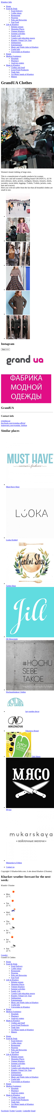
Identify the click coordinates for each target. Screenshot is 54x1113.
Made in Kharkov (13, 65)
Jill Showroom (12, 639)
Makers (14, 77)
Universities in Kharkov (20, 52)
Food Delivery (17, 11)
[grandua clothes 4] (18, 290)
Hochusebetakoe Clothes (16, 692)
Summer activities (18, 33)
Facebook (5, 1111)
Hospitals (14, 58)
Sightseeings (16, 43)
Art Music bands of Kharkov (22, 74)
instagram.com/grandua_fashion (14, 425)
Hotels (8, 54)
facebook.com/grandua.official (13, 423)
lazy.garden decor (32, 711)
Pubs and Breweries (19, 20)
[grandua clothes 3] (18, 265)
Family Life (15, 36)
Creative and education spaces (23, 38)
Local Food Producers (20, 70)
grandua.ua (5, 421)
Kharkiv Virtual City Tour (21, 40)
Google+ (4, 955)
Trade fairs (15, 72)
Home (8, 6)
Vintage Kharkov (18, 31)
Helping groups (17, 27)
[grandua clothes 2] (18, 241)
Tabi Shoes (36, 756)
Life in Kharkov (12, 24)
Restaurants (15, 15)
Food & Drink (11, 9)
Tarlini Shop (11, 586)
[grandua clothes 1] (18, 216)
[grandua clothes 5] (18, 314)
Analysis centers (17, 63)
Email (33, 1111)
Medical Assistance (13, 56)
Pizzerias (14, 18)
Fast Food (15, 22)
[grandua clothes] (18, 338)
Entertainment (16, 45)
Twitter (12, 1111)
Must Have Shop (12, 487)
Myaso (8, 810)
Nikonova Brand (32, 731)
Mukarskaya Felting (14, 863)
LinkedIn (26, 1111)
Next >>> (5, 349)
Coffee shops (16, 13)
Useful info (15, 49)
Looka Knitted (12, 540)
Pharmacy (15, 61)
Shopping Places (17, 29)
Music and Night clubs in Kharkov (25, 47)
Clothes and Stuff (18, 67)
